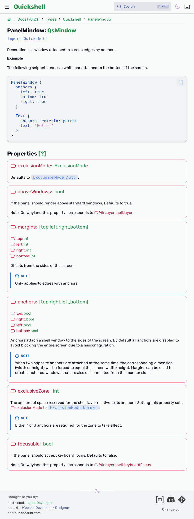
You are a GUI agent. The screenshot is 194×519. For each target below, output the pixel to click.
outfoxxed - (30, 503)
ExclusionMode (71, 166)
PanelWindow (100, 19)
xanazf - (38, 508)
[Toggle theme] (177, 6)
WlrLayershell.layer (115, 212)
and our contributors (24, 513)
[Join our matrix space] (160, 501)
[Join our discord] (171, 501)
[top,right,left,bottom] (63, 302)
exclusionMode (28, 407)
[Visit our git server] (181, 501)
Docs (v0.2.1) (28, 19)
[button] (181, 82)
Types (51, 19)
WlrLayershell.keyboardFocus (125, 465)
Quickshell (29, 6)
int (26, 238)
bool (59, 192)
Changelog (171, 509)
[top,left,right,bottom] (63, 227)
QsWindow (61, 30)
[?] (42, 153)
